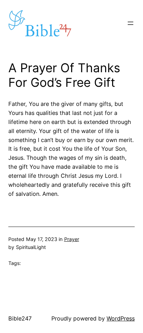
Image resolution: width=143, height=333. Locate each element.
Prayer (71, 239)
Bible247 (20, 318)
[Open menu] (130, 23)
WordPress (121, 318)
